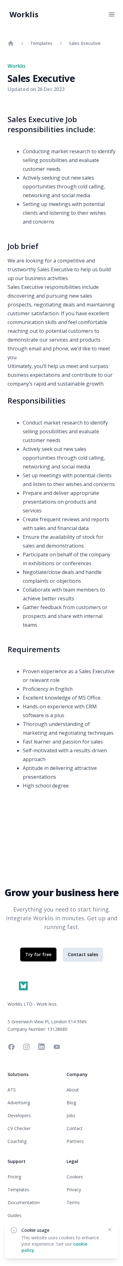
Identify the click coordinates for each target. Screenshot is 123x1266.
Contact (75, 1128)
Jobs (71, 1115)
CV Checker (19, 1128)
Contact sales (83, 954)
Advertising (19, 1103)
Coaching (17, 1141)
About (73, 1090)
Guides (14, 1215)
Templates (41, 43)
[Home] (11, 43)
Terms (73, 1202)
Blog (71, 1103)
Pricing (14, 1177)
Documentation (24, 1202)
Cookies (75, 1177)
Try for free (38, 954)
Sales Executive (85, 43)
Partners (75, 1141)
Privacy (74, 1190)
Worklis (23, 14)
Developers (19, 1115)
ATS (12, 1090)
